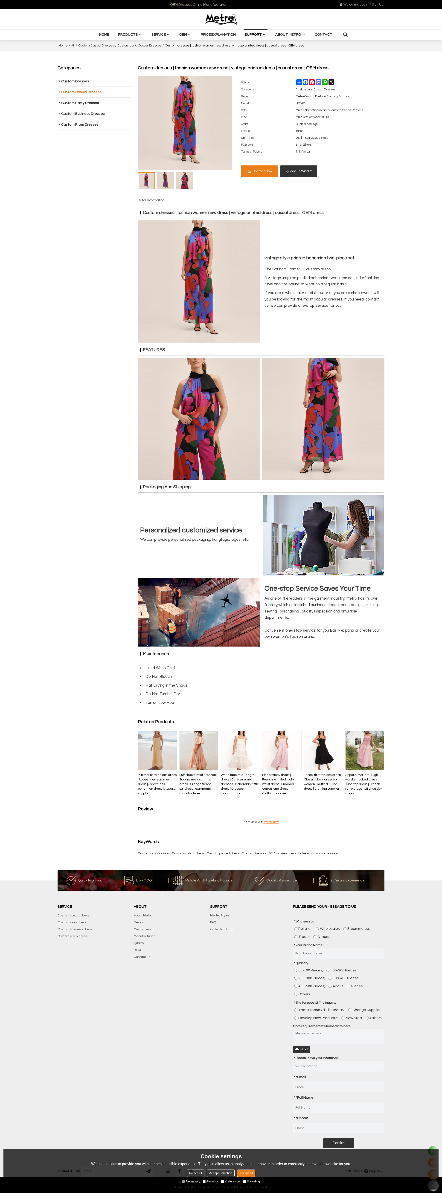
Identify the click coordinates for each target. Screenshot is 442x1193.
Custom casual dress (154, 853)
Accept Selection (220, 1173)
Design (139, 922)
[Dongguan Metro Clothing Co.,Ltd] (221, 19)
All (73, 45)
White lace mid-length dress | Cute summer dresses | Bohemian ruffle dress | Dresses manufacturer (240, 784)
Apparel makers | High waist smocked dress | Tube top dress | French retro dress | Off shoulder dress (363, 784)
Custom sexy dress (72, 922)
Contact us (142, 957)
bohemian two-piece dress (318, 853)
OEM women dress (282, 853)
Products (128, 34)
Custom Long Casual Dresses (139, 45)
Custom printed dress (223, 853)
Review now (271, 822)
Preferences (233, 1181)
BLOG (138, 950)
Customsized (144, 929)
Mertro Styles (220, 915)
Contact (323, 34)
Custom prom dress (72, 936)
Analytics (212, 1181)
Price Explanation (218, 34)
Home (104, 34)
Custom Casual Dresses (96, 45)
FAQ (213, 922)
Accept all (246, 1173)
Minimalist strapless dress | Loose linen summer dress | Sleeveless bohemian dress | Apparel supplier (157, 784)
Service (158, 34)
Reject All (195, 1173)
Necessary (193, 1181)
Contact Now (262, 171)
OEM (183, 34)
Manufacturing (145, 936)
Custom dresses (253, 853)
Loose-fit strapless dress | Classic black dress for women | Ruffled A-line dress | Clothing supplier (323, 781)
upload (303, 1049)
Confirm (338, 1143)
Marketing (253, 1181)
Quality (139, 943)
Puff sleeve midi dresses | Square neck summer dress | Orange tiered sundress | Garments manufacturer (198, 784)
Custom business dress (75, 929)
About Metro (288, 34)
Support (253, 34)
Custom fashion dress (188, 853)
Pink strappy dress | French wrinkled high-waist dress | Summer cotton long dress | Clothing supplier (278, 784)
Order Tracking (221, 929)
